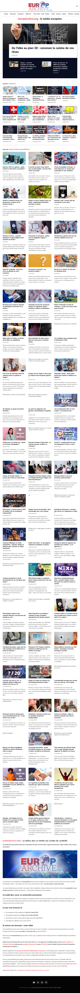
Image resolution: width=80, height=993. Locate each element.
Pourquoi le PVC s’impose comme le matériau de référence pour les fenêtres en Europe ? (39, 648)
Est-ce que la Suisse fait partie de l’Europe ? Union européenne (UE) (9, 117)
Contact (50, 987)
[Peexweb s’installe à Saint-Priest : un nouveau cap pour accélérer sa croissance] (40, 433)
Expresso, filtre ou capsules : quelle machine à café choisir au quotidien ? (14, 168)
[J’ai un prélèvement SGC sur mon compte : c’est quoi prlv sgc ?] (65, 400)
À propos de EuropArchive (37, 987)
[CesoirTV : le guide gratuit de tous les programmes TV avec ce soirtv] (65, 433)
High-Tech (28, 14)
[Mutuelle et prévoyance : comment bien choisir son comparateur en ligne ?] (65, 500)
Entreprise (21, 14)
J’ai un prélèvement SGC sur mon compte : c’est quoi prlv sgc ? (64, 410)
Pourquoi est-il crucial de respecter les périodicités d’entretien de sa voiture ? (13, 306)
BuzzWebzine (21, 970)
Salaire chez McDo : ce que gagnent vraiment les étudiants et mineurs (39, 544)
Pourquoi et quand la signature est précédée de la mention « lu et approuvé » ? (65, 544)
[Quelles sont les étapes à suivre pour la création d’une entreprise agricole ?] (40, 364)
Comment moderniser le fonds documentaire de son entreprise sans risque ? (14, 580)
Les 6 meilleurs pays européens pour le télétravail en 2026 (65, 339)
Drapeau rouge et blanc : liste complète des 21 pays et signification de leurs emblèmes (39, 118)
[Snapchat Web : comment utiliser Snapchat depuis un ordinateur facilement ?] (69, 110)
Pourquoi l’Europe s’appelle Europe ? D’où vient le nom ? (24, 137)
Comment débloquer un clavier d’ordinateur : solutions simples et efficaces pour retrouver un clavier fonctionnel (13, 545)
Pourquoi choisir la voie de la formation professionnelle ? (63, 477)
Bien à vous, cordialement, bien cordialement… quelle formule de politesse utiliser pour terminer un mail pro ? (24, 98)
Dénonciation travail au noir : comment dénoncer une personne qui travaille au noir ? (14, 615)
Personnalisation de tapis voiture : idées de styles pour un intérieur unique (39, 340)
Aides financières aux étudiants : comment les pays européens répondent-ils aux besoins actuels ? (39, 615)
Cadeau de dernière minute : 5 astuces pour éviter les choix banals (14, 477)
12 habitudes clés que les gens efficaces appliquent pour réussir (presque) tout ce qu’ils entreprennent (64, 785)
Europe (6, 14)
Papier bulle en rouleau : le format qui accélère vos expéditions (13, 339)
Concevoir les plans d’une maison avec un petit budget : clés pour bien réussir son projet (40, 168)
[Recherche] (77, 6)
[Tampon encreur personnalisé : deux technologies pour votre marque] (40, 500)
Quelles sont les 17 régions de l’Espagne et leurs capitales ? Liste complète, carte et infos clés (9, 98)
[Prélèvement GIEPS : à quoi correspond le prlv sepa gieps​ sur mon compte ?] (55, 129)
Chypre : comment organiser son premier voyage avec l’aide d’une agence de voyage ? (28, 65)
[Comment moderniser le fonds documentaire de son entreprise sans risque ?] (14, 569)
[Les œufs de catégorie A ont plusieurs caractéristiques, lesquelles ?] (40, 400)
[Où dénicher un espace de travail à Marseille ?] (14, 400)
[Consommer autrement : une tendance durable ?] (40, 260)
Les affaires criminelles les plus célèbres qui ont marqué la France (39, 137)
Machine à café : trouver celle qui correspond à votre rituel (64, 201)
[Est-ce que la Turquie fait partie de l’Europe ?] (69, 90)
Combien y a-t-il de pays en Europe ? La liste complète (23, 118)
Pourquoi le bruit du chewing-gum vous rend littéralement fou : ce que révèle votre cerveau (14, 715)
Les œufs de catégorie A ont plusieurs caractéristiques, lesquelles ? (40, 410)
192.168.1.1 (44, 944)
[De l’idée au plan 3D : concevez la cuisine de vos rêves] (40, 36)
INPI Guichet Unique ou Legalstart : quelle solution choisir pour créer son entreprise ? (40, 580)
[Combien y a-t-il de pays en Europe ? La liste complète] (25, 110)
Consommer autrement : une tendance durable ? (37, 270)
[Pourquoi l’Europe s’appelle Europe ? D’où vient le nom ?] (25, 129)
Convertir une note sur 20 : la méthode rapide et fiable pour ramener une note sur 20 (12, 682)
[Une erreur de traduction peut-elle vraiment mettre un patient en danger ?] (14, 364)
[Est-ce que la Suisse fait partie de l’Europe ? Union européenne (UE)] (10, 110)
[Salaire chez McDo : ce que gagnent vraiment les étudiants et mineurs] (40, 534)
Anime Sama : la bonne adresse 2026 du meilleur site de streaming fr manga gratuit (14, 511)
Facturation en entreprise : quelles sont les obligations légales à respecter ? (39, 237)
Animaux (76, 14)
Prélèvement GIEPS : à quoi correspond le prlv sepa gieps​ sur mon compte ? (54, 137)
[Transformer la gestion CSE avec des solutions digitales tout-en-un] (65, 227)
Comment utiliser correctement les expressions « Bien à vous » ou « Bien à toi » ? (9, 137)
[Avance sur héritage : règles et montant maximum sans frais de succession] (65, 705)
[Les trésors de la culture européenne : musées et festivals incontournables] (69, 129)
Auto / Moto (36, 14)
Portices (41, 970)
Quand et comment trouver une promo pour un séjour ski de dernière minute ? (12, 202)
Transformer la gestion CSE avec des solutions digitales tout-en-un (65, 237)
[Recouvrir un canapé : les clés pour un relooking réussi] (65, 260)
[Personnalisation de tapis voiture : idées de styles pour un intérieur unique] (40, 329)
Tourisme (58, 14)
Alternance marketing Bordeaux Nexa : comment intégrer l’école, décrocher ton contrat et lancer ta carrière (64, 580)
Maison (47, 14)
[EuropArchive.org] (40, 6)
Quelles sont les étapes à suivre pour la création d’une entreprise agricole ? (40, 375)
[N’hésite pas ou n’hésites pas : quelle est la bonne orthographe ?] (14, 433)
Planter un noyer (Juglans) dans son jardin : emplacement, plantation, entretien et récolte (40, 202)
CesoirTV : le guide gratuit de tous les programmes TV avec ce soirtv (64, 443)
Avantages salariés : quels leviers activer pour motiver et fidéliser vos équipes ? (65, 375)
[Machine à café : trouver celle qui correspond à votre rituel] (65, 191)
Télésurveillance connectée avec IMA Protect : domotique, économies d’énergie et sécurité (65, 648)
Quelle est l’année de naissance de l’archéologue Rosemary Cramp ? (39, 681)
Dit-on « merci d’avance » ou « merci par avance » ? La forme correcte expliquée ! (54, 118)
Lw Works (46, 970)
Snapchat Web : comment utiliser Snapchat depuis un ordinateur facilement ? (69, 117)
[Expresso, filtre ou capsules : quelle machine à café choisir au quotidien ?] (14, 158)
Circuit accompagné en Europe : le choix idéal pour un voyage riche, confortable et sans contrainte (64, 168)
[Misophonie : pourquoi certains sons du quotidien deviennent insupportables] (40, 705)
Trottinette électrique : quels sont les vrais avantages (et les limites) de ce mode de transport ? (14, 648)
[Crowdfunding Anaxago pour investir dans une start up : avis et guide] (65, 671)
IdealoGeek (34, 970)
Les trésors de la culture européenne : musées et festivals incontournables (69, 137)
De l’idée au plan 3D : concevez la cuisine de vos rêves (43, 50)
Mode (53, 14)
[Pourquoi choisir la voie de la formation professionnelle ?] (65, 467)
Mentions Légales (57, 987)
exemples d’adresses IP (29, 944)
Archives (46, 987)
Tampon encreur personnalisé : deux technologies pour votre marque (40, 510)
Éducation (13, 14)
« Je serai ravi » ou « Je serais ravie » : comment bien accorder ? (54, 98)
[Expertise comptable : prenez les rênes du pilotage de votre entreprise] (14, 260)
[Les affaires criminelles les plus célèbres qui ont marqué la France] (40, 129)
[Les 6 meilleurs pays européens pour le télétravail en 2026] (65, 329)
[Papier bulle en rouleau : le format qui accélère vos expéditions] (14, 329)
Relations (70, 14)
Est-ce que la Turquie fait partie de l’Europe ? (69, 97)
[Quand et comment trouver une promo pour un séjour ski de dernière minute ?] (14, 191)
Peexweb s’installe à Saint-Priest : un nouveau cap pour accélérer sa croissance (40, 444)
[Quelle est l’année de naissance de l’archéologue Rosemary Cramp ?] (40, 671)
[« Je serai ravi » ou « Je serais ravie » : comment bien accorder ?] (55, 90)
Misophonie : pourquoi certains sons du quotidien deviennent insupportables (40, 715)
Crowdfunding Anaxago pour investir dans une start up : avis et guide (65, 681)
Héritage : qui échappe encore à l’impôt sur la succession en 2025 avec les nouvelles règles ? (13, 820)
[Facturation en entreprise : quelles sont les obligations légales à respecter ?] (40, 227)
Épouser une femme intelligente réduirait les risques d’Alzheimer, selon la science (12, 749)
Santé (42, 14)
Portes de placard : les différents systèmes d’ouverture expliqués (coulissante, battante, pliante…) (60, 66)
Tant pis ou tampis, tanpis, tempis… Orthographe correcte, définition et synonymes (13, 784)
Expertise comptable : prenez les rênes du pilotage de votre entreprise (13, 271)
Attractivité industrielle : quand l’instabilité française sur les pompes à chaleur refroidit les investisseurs (40, 749)
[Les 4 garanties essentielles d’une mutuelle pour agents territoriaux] (40, 774)
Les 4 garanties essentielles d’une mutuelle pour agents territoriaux (39, 784)
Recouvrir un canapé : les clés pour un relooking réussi (65, 270)
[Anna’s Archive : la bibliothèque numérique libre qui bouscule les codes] (40, 90)
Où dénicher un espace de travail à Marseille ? (13, 410)
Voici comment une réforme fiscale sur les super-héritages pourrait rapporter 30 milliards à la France (64, 749)
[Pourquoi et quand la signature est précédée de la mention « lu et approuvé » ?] (65, 534)
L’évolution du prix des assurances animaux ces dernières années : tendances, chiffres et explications (39, 306)
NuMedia (28, 970)
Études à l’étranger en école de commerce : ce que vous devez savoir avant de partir (65, 306)
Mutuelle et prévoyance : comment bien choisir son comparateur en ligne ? (65, 511)
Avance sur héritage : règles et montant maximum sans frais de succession (64, 715)
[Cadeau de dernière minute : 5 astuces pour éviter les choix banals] (14, 467)
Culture (64, 14)
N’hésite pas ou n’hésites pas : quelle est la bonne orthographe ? (14, 443)
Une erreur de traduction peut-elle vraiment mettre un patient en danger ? (13, 375)
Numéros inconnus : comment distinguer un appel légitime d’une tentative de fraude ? (13, 237)
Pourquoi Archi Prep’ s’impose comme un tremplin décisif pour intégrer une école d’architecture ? (40, 477)
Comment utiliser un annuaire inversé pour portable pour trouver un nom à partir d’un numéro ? (65, 615)
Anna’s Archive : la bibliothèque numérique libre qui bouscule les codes (38, 98)
